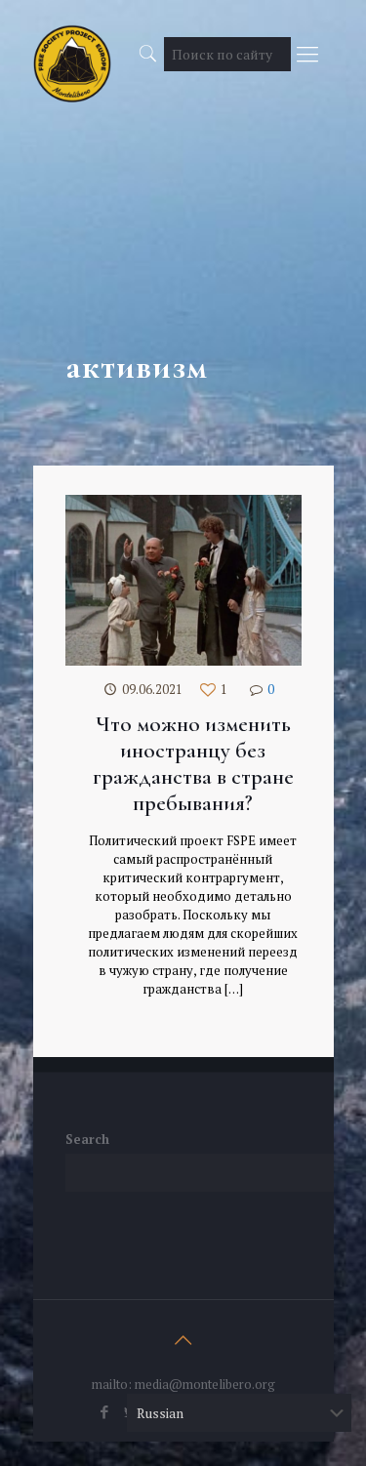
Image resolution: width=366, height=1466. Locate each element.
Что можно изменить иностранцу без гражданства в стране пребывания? (193, 764)
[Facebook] (104, 1411)
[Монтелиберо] (72, 48)
